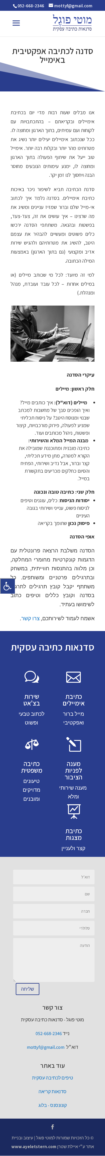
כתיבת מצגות (73, 834)
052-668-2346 (31, 5)
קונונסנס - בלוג (52, 1105)
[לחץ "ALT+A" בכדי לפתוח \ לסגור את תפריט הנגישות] (7, 586)
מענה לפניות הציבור (73, 770)
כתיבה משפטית (31, 767)
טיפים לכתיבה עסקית (52, 1078)
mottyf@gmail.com (45, 1047)
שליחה (27, 989)
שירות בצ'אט (31, 700)
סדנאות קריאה (52, 1092)
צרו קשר (30, 618)
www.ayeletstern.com (33, 1146)
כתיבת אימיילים (74, 700)
